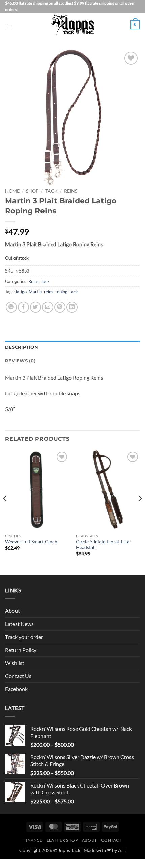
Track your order (24, 637)
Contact (111, 840)
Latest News (19, 624)
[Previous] (5, 512)
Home (12, 191)
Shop (32, 191)
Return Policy (20, 650)
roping (61, 291)
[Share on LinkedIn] (72, 307)
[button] (9, 25)
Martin (35, 291)
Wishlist (14, 663)
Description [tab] (21, 347)
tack (73, 291)
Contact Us (18, 675)
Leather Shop (62, 840)
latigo (21, 291)
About (12, 610)
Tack (51, 191)
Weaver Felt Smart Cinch (31, 541)
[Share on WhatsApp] (11, 307)
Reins (70, 191)
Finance (32, 840)
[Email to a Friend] (47, 307)
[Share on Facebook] (23, 307)
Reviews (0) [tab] (20, 360)
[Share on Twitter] (35, 307)
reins (48, 291)
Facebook (16, 689)
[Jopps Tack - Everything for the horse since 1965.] (72, 24)
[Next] (140, 512)
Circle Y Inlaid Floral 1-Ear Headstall (104, 544)
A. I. (122, 850)
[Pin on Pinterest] (59, 307)
